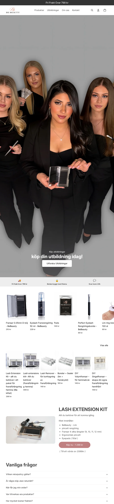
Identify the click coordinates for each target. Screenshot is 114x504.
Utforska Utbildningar (57, 263)
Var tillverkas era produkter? (20, 494)
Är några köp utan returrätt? (19, 481)
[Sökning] (92, 10)
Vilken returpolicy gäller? (18, 474)
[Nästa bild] (105, 312)
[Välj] (24, 315)
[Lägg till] (48, 315)
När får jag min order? (16, 487)
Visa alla (104, 345)
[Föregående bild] (9, 360)
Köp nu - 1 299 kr (74, 445)
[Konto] (98, 10)
